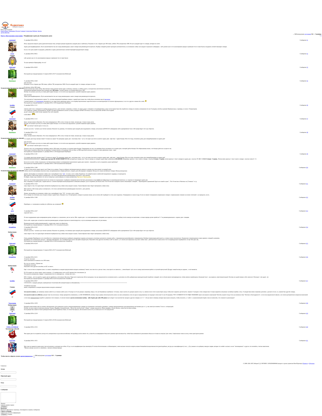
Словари (22, 31)
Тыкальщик (12, 303)
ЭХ (64, 174)
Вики (6, 31)
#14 (307, 227)
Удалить (3, 403)
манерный (12, 40)
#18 (307, 303)
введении (107, 99)
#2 (307, 53)
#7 (307, 118)
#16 (307, 257)
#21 (307, 340)
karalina (12, 105)
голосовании (39, 101)
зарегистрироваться (26, 356)
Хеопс (12, 53)
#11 (307, 183)
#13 (307, 211)
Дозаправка (11, 31)
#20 (307, 327)
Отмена (10, 414)
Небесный (12, 67)
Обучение (311, 363)
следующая (307, 34)
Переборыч (12, 81)
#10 (307, 167)
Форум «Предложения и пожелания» (12, 36)
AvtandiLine (12, 227)
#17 (307, 281)
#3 (307, 67)
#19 (307, 313)
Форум (3, 31)
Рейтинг (35, 31)
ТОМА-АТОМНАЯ (12, 327)
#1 (307, 40)
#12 (307, 197)
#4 (307, 81)
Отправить (4, 406)
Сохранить (4, 414)
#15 (307, 243)
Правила (305, 363)
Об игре (17, 31)
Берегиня (12, 340)
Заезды (40, 31)
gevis (12, 211)
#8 (307, 132)
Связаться (3, 366)
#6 (307, 105)
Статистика (29, 31)
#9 (307, 154)
